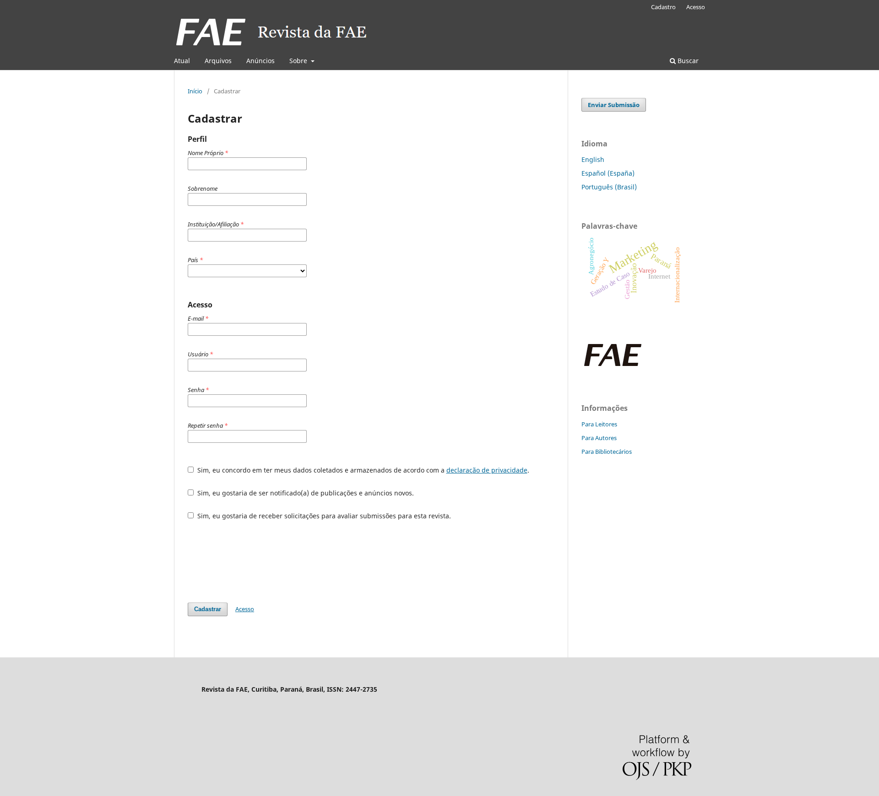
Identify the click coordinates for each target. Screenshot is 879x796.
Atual (182, 60)
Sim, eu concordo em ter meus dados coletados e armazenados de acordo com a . (362, 470)
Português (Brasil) (609, 187)
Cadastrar (207, 609)
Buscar (687, 60)
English (592, 159)
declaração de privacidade (486, 470)
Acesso (695, 7)
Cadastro (663, 7)
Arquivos (218, 60)
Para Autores (599, 438)
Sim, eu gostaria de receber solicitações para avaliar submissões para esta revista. (323, 515)
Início (195, 91)
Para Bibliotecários (606, 451)
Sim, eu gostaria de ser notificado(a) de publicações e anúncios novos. (304, 493)
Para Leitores (599, 424)
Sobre (299, 60)
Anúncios (260, 60)
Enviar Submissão (614, 105)
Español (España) (608, 173)
